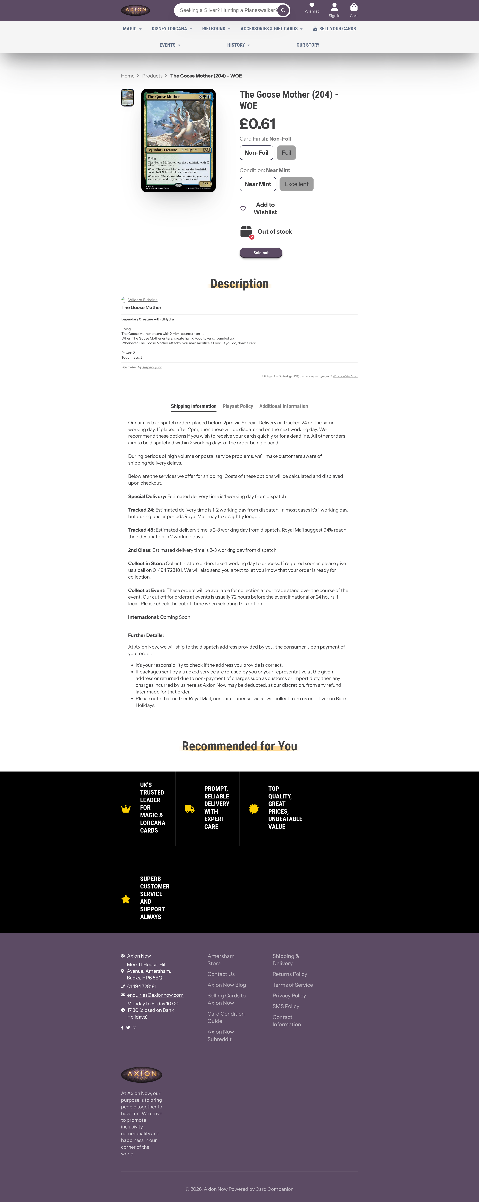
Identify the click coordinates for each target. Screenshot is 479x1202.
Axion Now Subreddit (221, 1035)
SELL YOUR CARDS (337, 28)
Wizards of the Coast (345, 376)
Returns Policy (290, 974)
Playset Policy (238, 406)
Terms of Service (293, 985)
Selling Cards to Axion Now (227, 999)
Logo (135, 10)
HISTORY (236, 45)
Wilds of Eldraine (143, 300)
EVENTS (168, 45)
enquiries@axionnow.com (155, 995)
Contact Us (221, 974)
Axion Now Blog (227, 985)
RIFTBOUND (213, 28)
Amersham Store (221, 960)
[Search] (283, 10)
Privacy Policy (289, 995)
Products (152, 76)
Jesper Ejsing (152, 367)
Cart (354, 10)
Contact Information (287, 1021)
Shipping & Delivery (286, 960)
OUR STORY (308, 45)
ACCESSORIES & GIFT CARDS (269, 28)
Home (128, 76)
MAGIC (130, 28)
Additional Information (283, 406)
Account (334, 10)
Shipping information (193, 406)
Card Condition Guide (226, 1017)
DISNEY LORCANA (169, 28)
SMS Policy (286, 1006)
